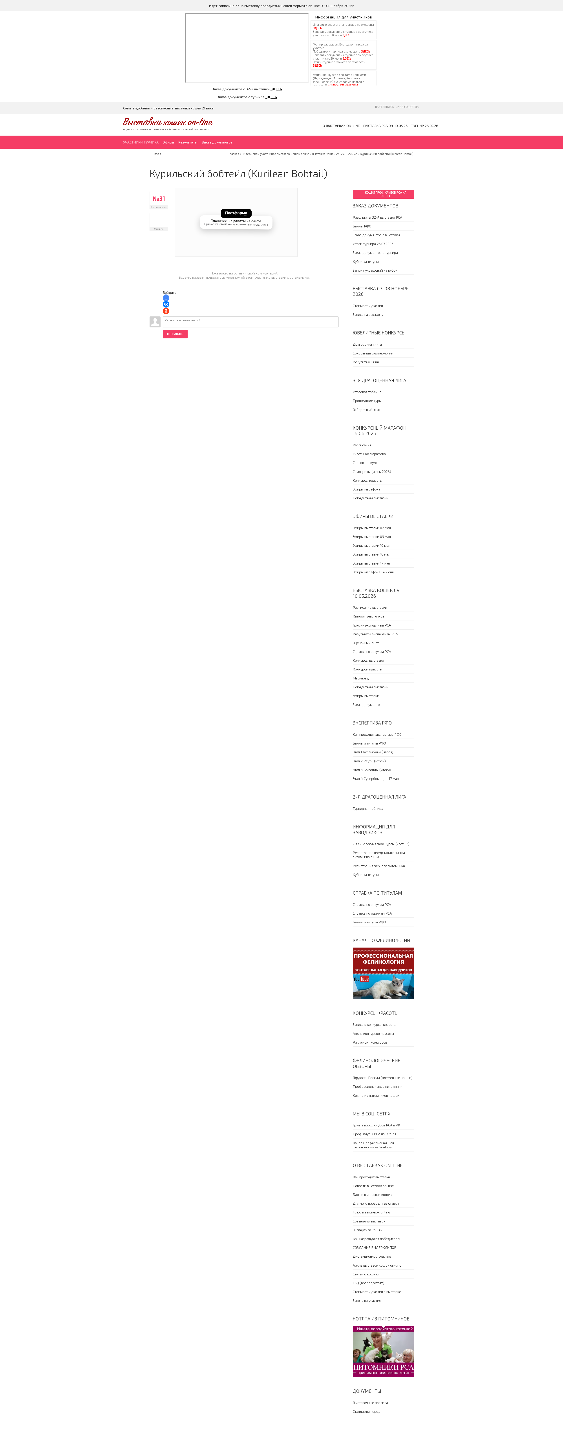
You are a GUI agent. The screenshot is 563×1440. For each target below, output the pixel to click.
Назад (157, 154)
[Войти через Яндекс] (166, 311)
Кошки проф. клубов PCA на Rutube (385, 194)
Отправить (175, 334)
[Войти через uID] (166, 297)
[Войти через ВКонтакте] (166, 304)
